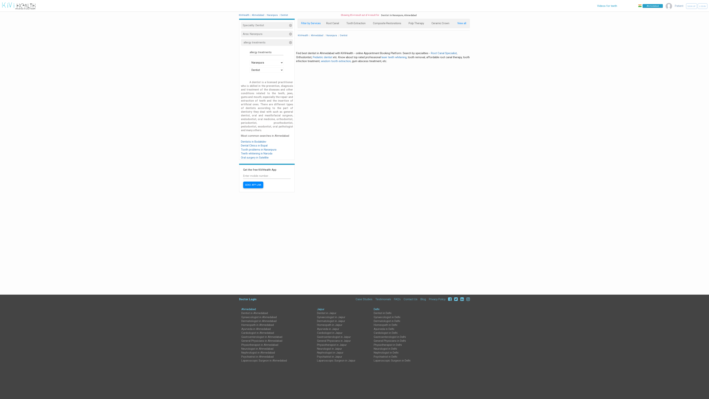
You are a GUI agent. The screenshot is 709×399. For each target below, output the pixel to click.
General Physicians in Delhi (390, 340)
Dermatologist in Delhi (387, 321)
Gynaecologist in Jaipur (331, 317)
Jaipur (320, 309)
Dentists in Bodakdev (253, 141)
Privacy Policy (437, 299)
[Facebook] (449, 299)
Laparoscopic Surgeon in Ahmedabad (264, 360)
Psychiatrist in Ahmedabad (257, 356)
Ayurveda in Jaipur (328, 329)
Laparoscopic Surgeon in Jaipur (336, 360)
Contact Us (410, 299)
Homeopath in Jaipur (329, 325)
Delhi (376, 309)
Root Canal (332, 23)
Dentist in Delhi (382, 313)
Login (702, 6)
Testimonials (383, 299)
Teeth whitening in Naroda (256, 153)
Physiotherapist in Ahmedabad (259, 345)
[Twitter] (455, 299)
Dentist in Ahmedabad (254, 313)
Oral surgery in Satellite (255, 157)
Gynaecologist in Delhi (387, 317)
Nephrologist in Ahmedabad (258, 352)
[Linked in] (461, 299)
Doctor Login (247, 299)
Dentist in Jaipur (326, 313)
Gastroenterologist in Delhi (390, 337)
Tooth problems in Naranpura (258, 149)
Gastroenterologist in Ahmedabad (261, 337)
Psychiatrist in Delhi (385, 356)
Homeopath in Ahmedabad (257, 325)
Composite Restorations (387, 23)
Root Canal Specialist (444, 53)
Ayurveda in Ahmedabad (256, 329)
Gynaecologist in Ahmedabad (259, 317)
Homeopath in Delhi (385, 325)
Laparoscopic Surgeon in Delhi (392, 360)
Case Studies (364, 299)
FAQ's (397, 299)
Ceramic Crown (440, 23)
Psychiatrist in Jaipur (329, 356)
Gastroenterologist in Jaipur (334, 337)
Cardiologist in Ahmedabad (257, 333)
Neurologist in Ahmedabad (257, 348)
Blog (423, 299)
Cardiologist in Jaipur (329, 333)
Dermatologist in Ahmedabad (259, 321)
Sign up (692, 6)
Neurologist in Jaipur (329, 348)
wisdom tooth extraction (336, 61)
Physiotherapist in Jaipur (332, 345)
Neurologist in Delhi (385, 348)
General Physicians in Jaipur (334, 340)
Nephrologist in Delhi (386, 352)
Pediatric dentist (322, 57)
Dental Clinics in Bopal (254, 145)
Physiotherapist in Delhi (388, 345)
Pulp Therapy (416, 23)
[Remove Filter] (290, 26)
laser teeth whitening (394, 57)
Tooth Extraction (356, 23)
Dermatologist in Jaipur (331, 321)
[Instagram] (467, 299)
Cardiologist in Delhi (386, 333)
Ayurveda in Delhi (384, 329)
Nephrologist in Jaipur (330, 352)
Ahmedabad (248, 309)
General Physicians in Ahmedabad (261, 340)
